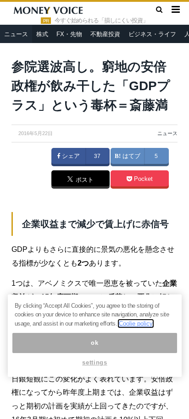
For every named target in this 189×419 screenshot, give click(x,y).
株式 (42, 34)
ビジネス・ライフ (152, 34)
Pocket (142, 179)
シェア (70, 156)
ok (94, 342)
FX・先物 (69, 34)
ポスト (84, 180)
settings (94, 362)
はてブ (130, 156)
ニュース (16, 34)
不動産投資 (105, 34)
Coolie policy (136, 323)
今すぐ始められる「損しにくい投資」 (101, 20)
